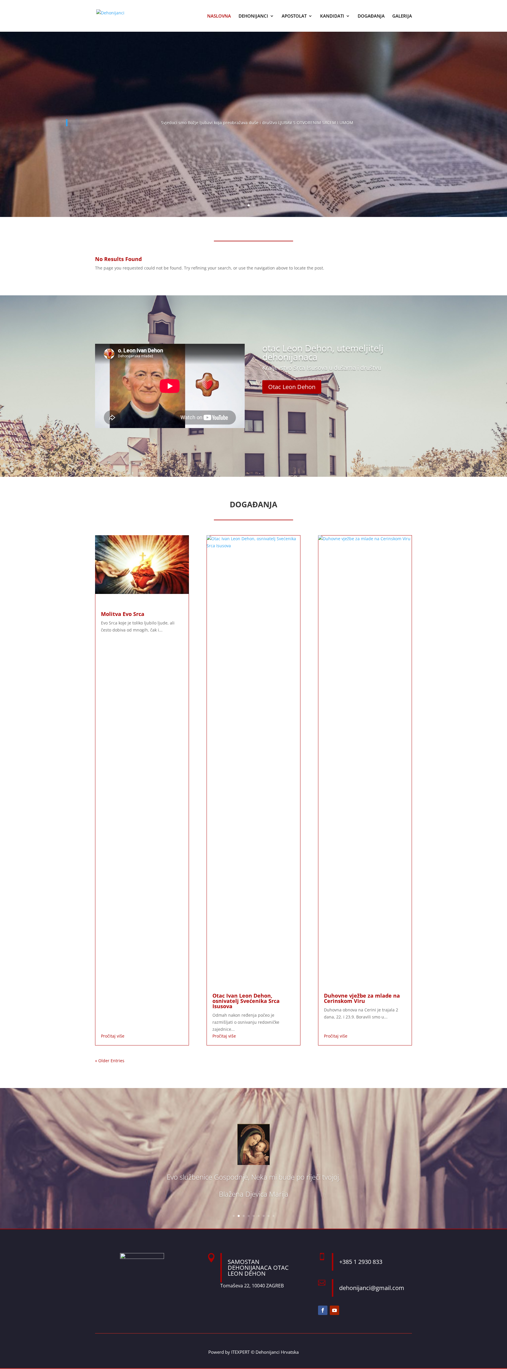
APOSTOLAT (294, 16)
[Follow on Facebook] (322, 1310)
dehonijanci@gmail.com (371, 1288)
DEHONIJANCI (253, 16)
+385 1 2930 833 (360, 1262)
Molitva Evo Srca (122, 613)
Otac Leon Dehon (291, 387)
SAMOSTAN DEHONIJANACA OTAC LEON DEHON (258, 1267)
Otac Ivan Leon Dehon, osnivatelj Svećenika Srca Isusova (246, 1001)
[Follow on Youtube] (334, 1310)
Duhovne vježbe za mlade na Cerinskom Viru (362, 998)
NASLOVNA (219, 16)
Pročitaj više (112, 1036)
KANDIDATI (332, 16)
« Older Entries (109, 1060)
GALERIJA (402, 16)
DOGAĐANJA (371, 16)
